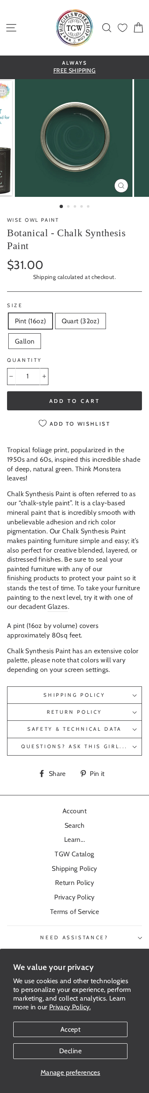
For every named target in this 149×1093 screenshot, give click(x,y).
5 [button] (89, 207)
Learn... (74, 839)
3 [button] (76, 207)
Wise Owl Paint (33, 220)
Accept (70, 1029)
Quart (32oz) (80, 321)
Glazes (57, 606)
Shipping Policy (74, 695)
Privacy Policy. (70, 1007)
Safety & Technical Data (74, 729)
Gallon (24, 341)
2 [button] (69, 207)
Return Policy (74, 712)
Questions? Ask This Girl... (74, 746)
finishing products (33, 578)
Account (74, 811)
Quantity (24, 360)
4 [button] (82, 207)
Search (74, 825)
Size (15, 305)
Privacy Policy (74, 897)
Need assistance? (74, 937)
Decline (70, 1051)
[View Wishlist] (122, 28)
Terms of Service (74, 911)
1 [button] (62, 207)
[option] (74, 67)
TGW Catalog (74, 854)
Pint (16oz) (30, 321)
